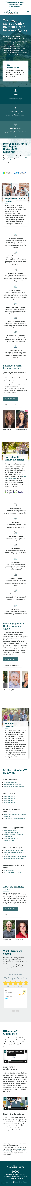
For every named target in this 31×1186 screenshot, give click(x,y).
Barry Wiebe (7, 690)
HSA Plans (15, 522)
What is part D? (9, 870)
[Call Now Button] (4, 1183)
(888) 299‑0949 (15, 7)
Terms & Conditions (20, 1182)
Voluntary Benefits (15, 350)
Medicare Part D (9, 802)
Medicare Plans (15, 128)
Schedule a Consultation (12, 405)
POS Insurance (15, 562)
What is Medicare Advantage (13, 850)
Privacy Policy (8, 1182)
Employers (15, 94)
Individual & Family (15, 111)
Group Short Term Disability (15, 307)
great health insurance (15, 477)
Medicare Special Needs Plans (14, 858)
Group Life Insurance (15, 290)
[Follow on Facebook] (13, 1171)
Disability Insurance (15, 578)
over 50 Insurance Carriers (15, 159)
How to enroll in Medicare (12, 784)
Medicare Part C (9, 800)
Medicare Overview (10, 782)
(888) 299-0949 (11, 399)
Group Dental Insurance (15, 256)
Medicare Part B (9, 798)
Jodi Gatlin (19, 940)
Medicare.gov (21, 1149)
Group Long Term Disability (16, 322)
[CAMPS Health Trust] (13, 176)
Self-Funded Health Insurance (15, 336)
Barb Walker (7, 429)
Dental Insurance (15, 594)
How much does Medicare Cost (14, 786)
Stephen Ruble (7, 940)
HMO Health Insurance (15, 536)
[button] (2, 421)
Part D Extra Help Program (13, 872)
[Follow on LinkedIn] (15, 1171)
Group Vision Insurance (15, 273)
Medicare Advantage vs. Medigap (15, 856)
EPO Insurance (15, 609)
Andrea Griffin (20, 690)
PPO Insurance (15, 548)
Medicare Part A (9, 796)
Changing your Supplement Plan (14, 818)
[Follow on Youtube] (18, 1171)
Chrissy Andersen (21, 429)
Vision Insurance (15, 508)
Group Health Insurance (15, 238)
